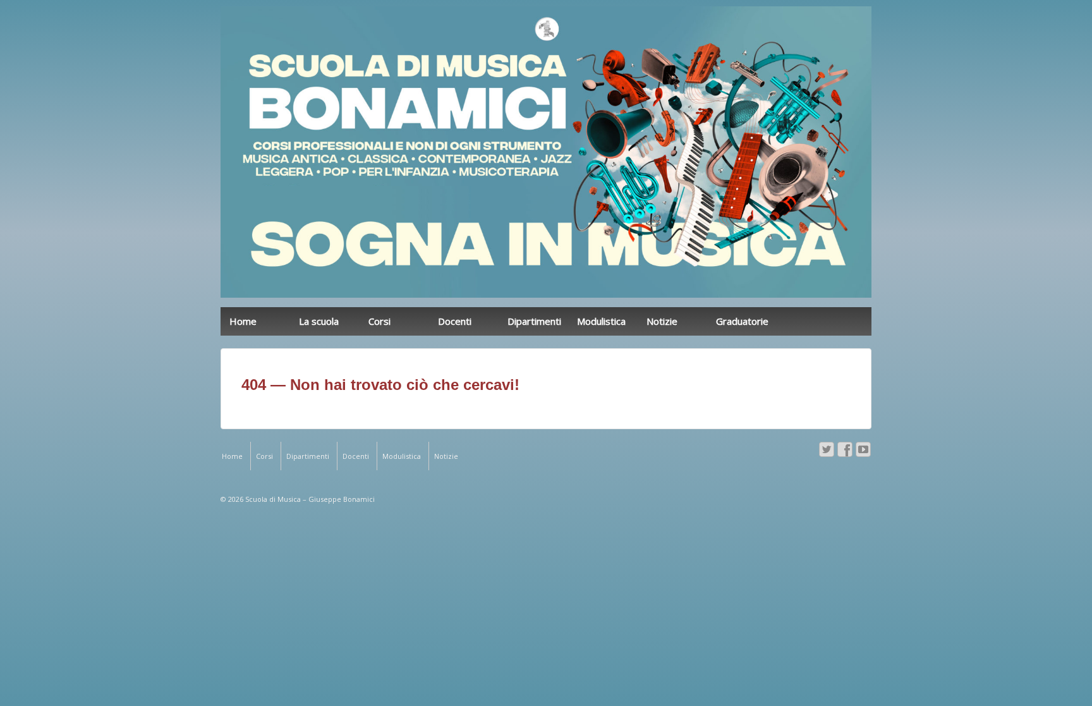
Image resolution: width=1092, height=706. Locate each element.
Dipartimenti (534, 321)
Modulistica (601, 321)
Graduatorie (742, 321)
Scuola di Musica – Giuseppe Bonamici (309, 499)
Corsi (379, 321)
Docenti (454, 321)
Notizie (661, 321)
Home (243, 321)
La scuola (319, 321)
